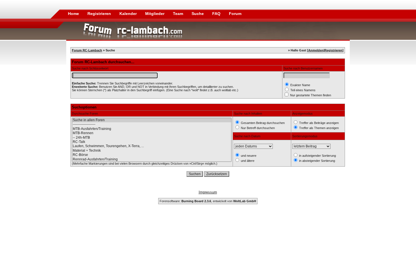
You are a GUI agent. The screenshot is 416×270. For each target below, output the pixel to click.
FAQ (217, 13)
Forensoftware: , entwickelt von (208, 201)
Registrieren (99, 13)
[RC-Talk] (151, 142)
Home (73, 13)
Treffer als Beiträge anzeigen (318, 123)
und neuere (248, 155)
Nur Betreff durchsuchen (257, 128)
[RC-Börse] (151, 155)
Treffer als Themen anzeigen (318, 128)
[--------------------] (151, 124)
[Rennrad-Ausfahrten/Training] (151, 159)
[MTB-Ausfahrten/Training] (151, 129)
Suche (198, 13)
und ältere (247, 160)
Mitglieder (155, 13)
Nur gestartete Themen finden (310, 95)
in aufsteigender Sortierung (317, 155)
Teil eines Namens (303, 90)
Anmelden (315, 50)
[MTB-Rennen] (151, 133)
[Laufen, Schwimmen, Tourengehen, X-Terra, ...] (151, 146)
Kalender (128, 13)
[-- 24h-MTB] (151, 138)
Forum (235, 13)
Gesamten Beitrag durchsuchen (262, 123)
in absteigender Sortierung (316, 160)
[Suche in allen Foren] (151, 120)
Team (178, 13)
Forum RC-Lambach (87, 50)
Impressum (208, 192)
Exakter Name (300, 85)
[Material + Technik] (151, 151)
